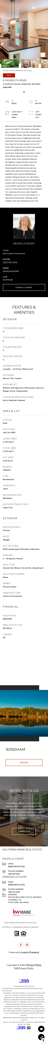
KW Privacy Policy (24, 968)
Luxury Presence (30, 952)
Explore (24, 763)
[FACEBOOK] (21, 944)
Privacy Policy (34, 965)
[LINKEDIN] (27, 944)
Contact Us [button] (24, 831)
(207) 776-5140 (14, 892)
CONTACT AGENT (24, 287)
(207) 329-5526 (10, 262)
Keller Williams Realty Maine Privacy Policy (20, 922)
